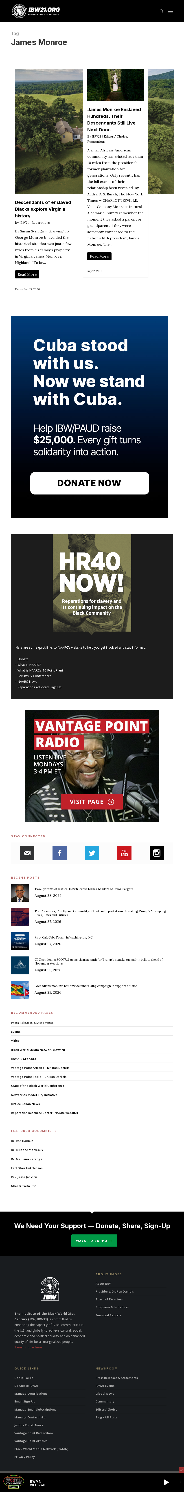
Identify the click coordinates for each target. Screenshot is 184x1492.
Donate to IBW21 (26, 1386)
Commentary (105, 1401)
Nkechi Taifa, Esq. (24, 1186)
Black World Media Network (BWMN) (38, 1050)
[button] (170, 11)
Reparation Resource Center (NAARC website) (44, 1113)
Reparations (41, 223)
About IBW (103, 1284)
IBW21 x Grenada (23, 1059)
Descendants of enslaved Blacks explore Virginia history (43, 209)
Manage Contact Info (29, 1417)
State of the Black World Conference (38, 1086)
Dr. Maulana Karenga (26, 1159)
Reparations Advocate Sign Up (39, 687)
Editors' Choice (115, 136)
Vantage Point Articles (31, 1441)
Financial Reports (108, 1315)
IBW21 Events (105, 1386)
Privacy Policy (24, 1457)
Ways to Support (94, 1241)
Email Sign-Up (24, 1401)
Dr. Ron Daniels (22, 1141)
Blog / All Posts (106, 1417)
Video (15, 1041)
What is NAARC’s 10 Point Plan (40, 670)
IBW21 (24, 223)
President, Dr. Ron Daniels (115, 1291)
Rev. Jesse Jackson (24, 1177)
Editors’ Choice (107, 1409)
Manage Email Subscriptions (35, 1409)
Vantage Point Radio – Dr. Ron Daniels (38, 1077)
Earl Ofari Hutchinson (27, 1168)
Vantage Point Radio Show (33, 1433)
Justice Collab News (25, 1104)
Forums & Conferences (34, 676)
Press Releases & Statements (32, 1023)
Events (16, 1032)
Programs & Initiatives (112, 1307)
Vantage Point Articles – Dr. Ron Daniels (40, 1068)
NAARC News (27, 681)
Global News (105, 1393)
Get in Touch (23, 1378)
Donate (23, 659)
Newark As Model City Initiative (34, 1095)
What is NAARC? (29, 665)
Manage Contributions (30, 1393)
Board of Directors (109, 1299)
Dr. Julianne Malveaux (27, 1150)
